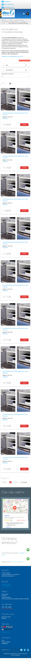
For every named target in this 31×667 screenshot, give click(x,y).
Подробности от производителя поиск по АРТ (12, 56)
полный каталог (17, 562)
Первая (4, 482)
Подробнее (5, 118)
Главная (4, 20)
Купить (24, 124)
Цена (5, 83)
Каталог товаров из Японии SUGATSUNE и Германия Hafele (13, 20)
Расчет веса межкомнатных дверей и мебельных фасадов (15, 598)
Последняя (24, 482)
